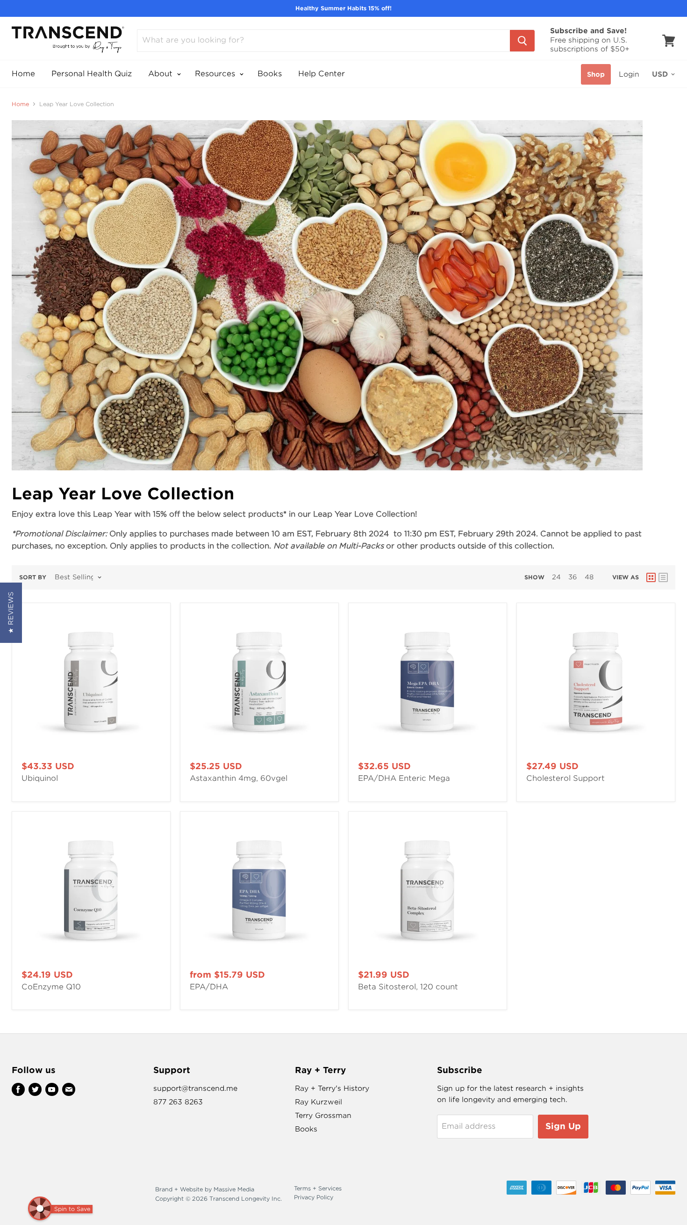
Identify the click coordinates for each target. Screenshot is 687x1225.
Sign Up (563, 1126)
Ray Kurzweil (318, 1102)
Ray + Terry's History (332, 1088)
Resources (216, 73)
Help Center (321, 73)
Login (629, 74)
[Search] (522, 40)
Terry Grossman (323, 1115)
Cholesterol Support (565, 778)
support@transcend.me (195, 1088)
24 (556, 577)
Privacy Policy (313, 1197)
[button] (11, 613)
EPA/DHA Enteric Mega (404, 778)
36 (572, 577)
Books (270, 73)
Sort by (32, 577)
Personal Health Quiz (91, 73)
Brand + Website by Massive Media (204, 1189)
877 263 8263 (178, 1102)
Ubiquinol (39, 778)
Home (23, 73)
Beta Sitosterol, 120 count (408, 986)
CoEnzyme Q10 (51, 986)
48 (589, 577)
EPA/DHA (209, 986)
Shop (596, 74)
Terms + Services (318, 1188)
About (161, 73)
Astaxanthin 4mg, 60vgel (238, 778)
